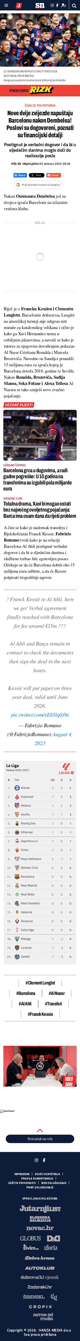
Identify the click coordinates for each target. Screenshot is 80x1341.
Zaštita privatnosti (22, 1183)
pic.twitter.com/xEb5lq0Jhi (40, 714)
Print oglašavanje (40, 1187)
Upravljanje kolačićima (40, 1198)
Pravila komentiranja (37, 1178)
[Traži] (74, 6)
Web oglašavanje (54, 1183)
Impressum (22, 1174)
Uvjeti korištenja (47, 1174)
